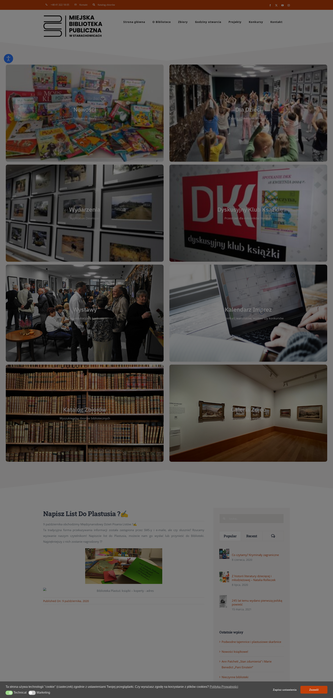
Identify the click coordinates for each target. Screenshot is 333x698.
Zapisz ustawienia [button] (285, 689)
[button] (9, 693)
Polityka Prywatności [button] (224, 686)
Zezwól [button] (314, 689)
